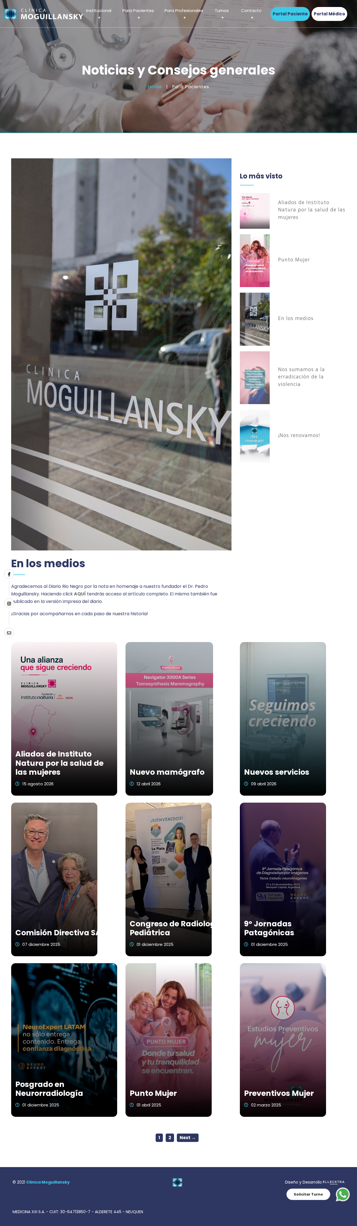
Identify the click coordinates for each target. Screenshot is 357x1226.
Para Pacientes (138, 11)
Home (155, 87)
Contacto (251, 11)
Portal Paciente (290, 14)
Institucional (98, 11)
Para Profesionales (184, 11)
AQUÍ (80, 594)
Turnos (222, 11)
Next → (188, 1137)
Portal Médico (329, 14)
